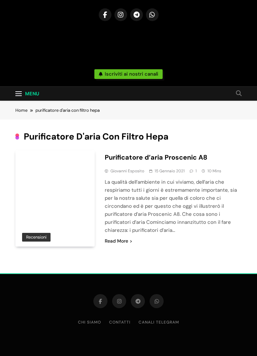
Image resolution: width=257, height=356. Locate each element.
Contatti (120, 322)
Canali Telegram (159, 322)
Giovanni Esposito (127, 171)
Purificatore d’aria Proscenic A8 (156, 157)
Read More (116, 241)
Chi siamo (89, 322)
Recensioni (36, 237)
